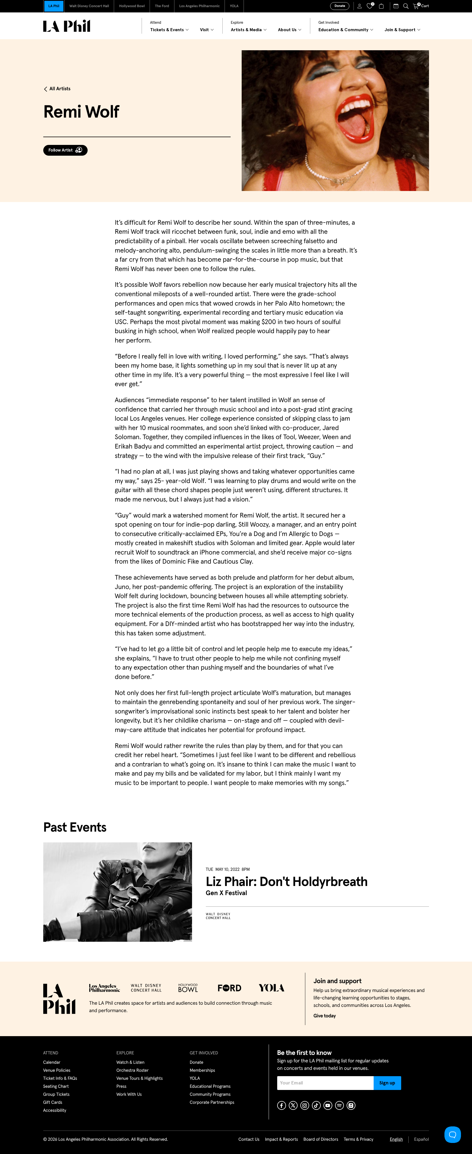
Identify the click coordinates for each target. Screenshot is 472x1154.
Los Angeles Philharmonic (199, 6)
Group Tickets (56, 1094)
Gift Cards (52, 1102)
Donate (340, 6)
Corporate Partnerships (212, 1102)
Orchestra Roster (133, 1070)
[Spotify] (339, 1105)
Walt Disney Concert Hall (89, 6)
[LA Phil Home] (66, 26)
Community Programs (210, 1094)
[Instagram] (304, 1105)
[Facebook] (281, 1105)
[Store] (382, 6)
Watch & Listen (131, 1062)
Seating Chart (56, 1086)
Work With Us (129, 1094)
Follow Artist (60, 150)
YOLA (234, 6)
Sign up (387, 1083)
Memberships (202, 1070)
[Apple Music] (351, 1105)
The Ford (162, 6)
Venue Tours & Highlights (140, 1078)
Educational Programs (210, 1086)
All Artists (60, 88)
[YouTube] (327, 1105)
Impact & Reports (281, 1139)
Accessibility (54, 1110)
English (396, 1139)
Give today (325, 1016)
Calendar (52, 1062)
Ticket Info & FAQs (60, 1078)
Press (121, 1086)
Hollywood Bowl (132, 6)
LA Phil (53, 6)
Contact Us (248, 1139)
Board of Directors (320, 1139)
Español (421, 1139)
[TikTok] (316, 1105)
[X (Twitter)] (293, 1105)
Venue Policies (57, 1070)
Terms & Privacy (358, 1139)
